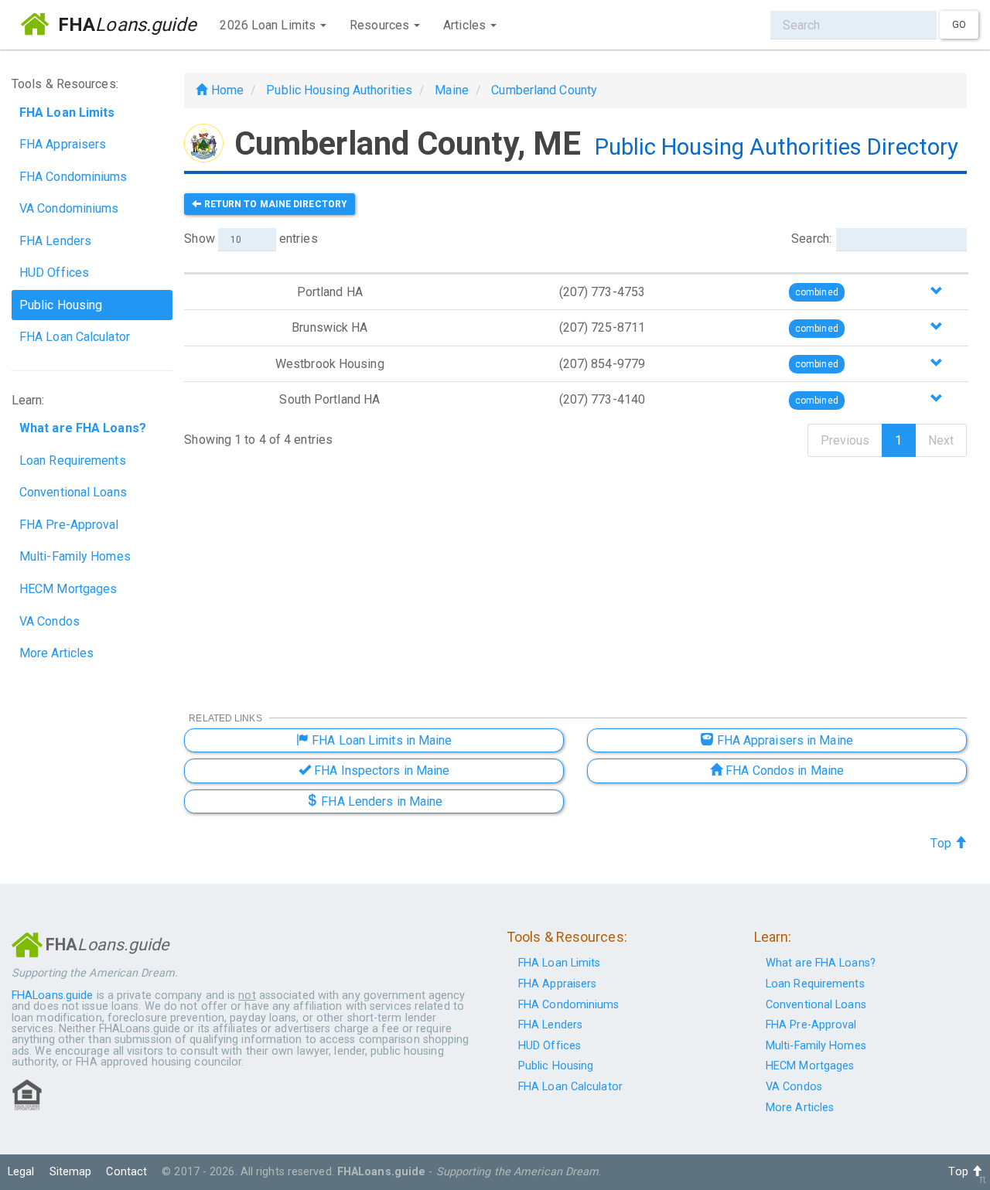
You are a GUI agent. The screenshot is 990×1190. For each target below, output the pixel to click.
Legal (21, 1171)
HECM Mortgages (68, 588)
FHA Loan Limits (559, 963)
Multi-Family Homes (75, 556)
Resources (381, 25)
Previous (845, 440)
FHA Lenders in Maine (380, 801)
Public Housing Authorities (339, 90)
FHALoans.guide (52, 995)
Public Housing (60, 305)
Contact (126, 1171)
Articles (466, 25)
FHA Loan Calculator (74, 336)
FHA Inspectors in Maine (380, 770)
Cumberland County (544, 90)
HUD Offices (54, 272)
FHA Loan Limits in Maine (380, 740)
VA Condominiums (69, 208)
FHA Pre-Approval (69, 524)
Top (942, 843)
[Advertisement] (575, 574)
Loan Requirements (72, 460)
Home (225, 90)
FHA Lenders (55, 241)
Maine (452, 90)
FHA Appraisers (62, 144)
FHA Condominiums (73, 176)
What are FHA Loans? (821, 963)
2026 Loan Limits (269, 25)
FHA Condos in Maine (783, 770)
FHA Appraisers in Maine (782, 740)
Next (941, 440)
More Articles (56, 653)
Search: (811, 238)
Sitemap (71, 1171)
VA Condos (49, 621)
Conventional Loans (73, 492)
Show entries (250, 238)
